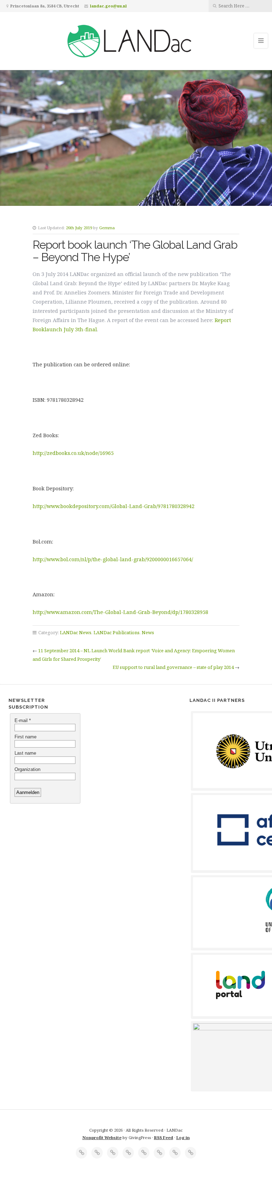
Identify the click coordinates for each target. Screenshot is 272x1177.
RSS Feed (163, 1137)
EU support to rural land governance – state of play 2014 (173, 667)
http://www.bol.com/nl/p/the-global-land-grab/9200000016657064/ (113, 559)
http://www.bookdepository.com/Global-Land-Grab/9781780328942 (113, 506)
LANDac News (75, 632)
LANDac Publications (117, 632)
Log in (183, 1137)
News (148, 632)
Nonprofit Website (102, 1137)
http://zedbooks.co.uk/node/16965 (73, 453)
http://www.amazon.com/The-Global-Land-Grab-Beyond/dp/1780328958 (120, 612)
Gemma (107, 227)
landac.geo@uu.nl (108, 6)
